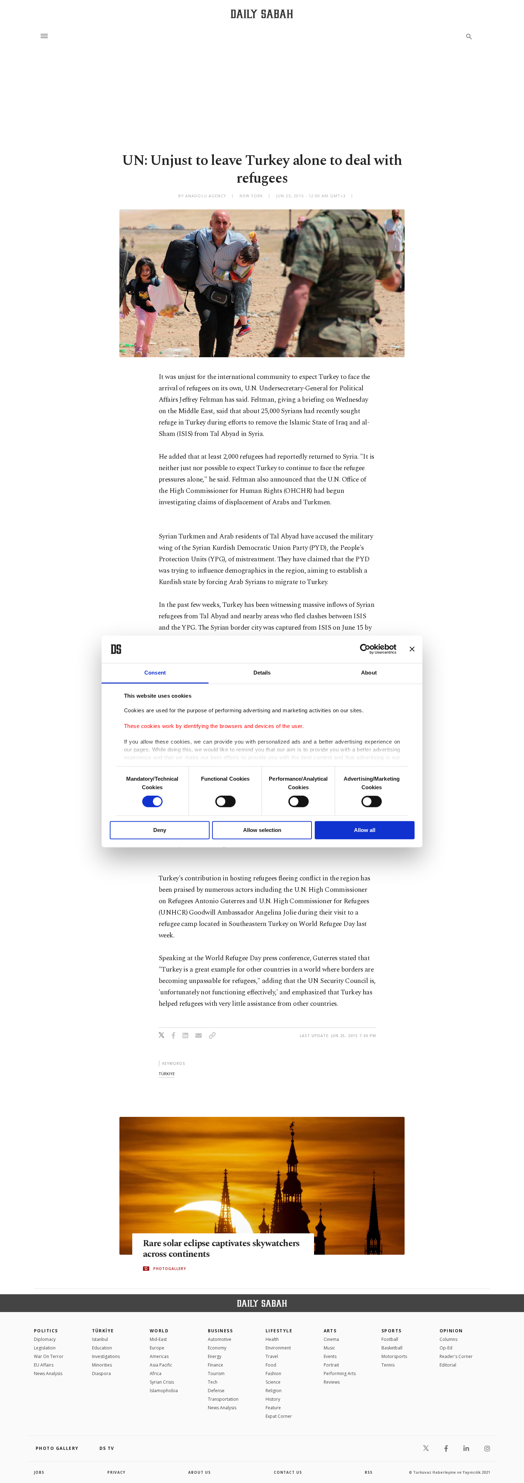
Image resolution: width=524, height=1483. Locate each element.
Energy (214, 1356)
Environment (278, 1348)
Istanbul (100, 1339)
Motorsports (394, 1356)
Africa (155, 1373)
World (159, 1331)
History (273, 1399)
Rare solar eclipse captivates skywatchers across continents (221, 1249)
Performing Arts (340, 1373)
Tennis (388, 1365)
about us (199, 1472)
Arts (330, 1331)
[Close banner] (412, 649)
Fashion (273, 1373)
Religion (274, 1391)
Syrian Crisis (162, 1382)
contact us (288, 1472)
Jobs (39, 1472)
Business (220, 1331)
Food (271, 1365)
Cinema (331, 1339)
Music (329, 1348)
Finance (215, 1365)
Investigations (106, 1356)
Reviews (332, 1382)
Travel (272, 1356)
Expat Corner (279, 1416)
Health (272, 1339)
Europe (157, 1348)
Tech (212, 1382)
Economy (217, 1348)
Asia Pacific (161, 1365)
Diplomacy (45, 1339)
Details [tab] (262, 673)
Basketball (391, 1348)
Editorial (448, 1365)
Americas (159, 1356)
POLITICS (46, 1331)
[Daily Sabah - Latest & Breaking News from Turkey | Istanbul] (262, 13)
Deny (159, 830)
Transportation (223, 1399)
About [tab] (369, 673)
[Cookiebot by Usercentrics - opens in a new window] (365, 649)
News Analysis (48, 1373)
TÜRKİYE (103, 1331)
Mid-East (158, 1339)
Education (102, 1348)
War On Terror (48, 1356)
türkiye (167, 1073)
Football (389, 1339)
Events (330, 1356)
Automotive (219, 1339)
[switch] (225, 801)
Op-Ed (446, 1348)
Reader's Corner (456, 1356)
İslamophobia (164, 1391)
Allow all (364, 830)
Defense (216, 1391)
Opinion (451, 1331)
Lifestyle (279, 1331)
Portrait (331, 1365)
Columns (448, 1339)
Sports (391, 1331)
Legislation (45, 1348)
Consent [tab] (155, 673)
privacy (116, 1472)
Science (273, 1382)
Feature (273, 1408)
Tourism (216, 1373)
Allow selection (262, 830)
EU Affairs (43, 1365)
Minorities (102, 1365)
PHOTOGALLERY (169, 1268)
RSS (369, 1472)
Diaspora (101, 1373)
